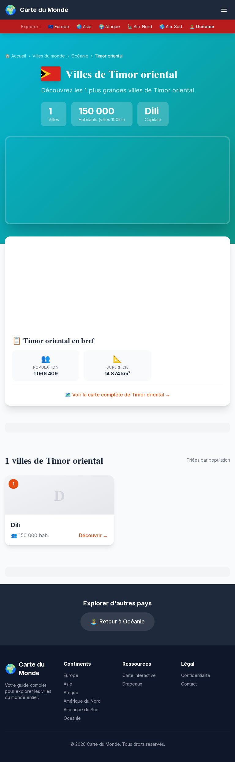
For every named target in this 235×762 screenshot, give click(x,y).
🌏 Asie (83, 26)
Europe (71, 675)
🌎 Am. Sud (170, 26)
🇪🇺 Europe (58, 26)
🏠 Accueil (15, 55)
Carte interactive (139, 675)
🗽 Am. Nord (139, 26)
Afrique (71, 692)
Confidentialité (195, 675)
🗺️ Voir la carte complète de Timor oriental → (117, 395)
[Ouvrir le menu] (224, 10)
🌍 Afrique (109, 26)
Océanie (79, 55)
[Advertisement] (117, 290)
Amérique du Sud (81, 709)
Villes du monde (48, 55)
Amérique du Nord (82, 701)
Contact (189, 683)
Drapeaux (132, 683)
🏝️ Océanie (201, 26)
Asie (68, 683)
